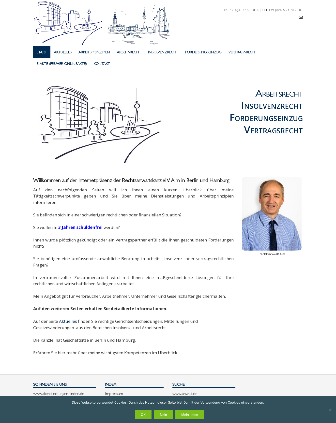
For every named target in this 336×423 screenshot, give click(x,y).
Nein (163, 415)
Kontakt (102, 63)
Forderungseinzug (203, 52)
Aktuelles (63, 52)
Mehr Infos (189, 415)
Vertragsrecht (243, 52)
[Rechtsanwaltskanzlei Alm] (103, 23)
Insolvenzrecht (163, 52)
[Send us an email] (301, 17)
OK (143, 415)
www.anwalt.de (184, 393)
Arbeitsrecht (129, 52)
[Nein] (329, 409)
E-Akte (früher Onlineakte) (62, 63)
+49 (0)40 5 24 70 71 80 (285, 9)
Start (42, 52)
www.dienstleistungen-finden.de (58, 393)
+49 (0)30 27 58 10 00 (243, 9)
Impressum (114, 393)
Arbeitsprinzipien (94, 52)
